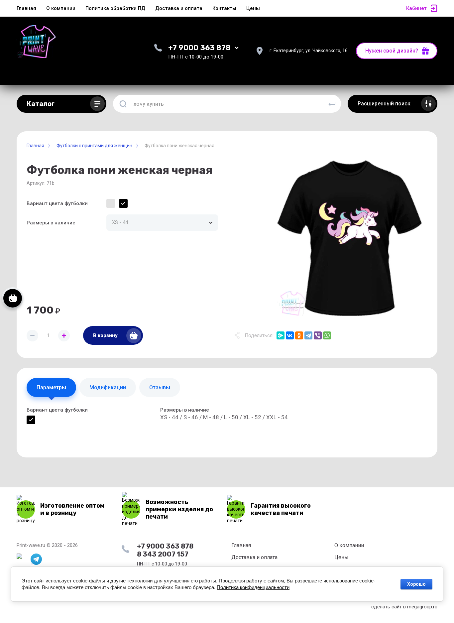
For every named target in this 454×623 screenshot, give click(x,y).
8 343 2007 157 (162, 554)
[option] (349, 238)
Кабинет (416, 8)
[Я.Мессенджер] (280, 335)
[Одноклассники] (299, 335)
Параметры (51, 387)
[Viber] (318, 335)
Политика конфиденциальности (253, 587)
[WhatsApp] (327, 335)
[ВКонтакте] (290, 335)
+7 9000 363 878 (199, 47)
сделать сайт (386, 607)
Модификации (107, 387)
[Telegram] (308, 335)
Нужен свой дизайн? (391, 51)
